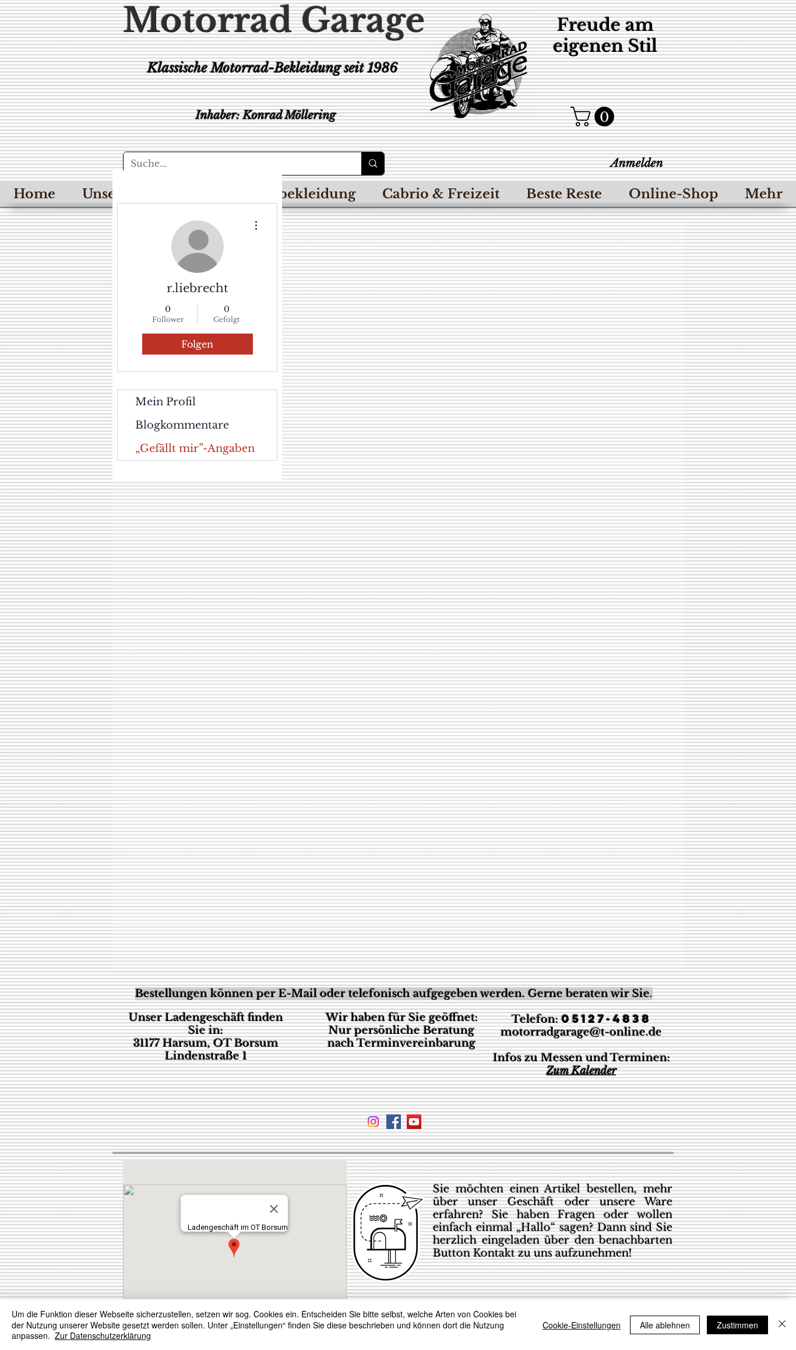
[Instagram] (373, 1121)
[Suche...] (372, 163)
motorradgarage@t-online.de (581, 1032)
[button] (594, 117)
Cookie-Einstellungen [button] (582, 1325)
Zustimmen (737, 1325)
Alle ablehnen (665, 1325)
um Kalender (585, 1070)
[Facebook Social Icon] (393, 1121)
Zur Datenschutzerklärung (103, 1335)
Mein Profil (165, 401)
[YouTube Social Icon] (414, 1121)
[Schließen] (782, 1325)
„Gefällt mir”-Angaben (195, 448)
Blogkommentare (182, 425)
